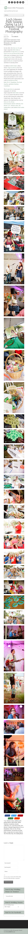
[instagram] (23, 2)
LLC (10, 825)
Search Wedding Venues (9, 904)
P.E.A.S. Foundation (11, 82)
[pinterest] (15, 2)
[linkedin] (17, 2)
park (11, 61)
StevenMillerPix (15, 36)
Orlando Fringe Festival (14, 827)
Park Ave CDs (16, 48)
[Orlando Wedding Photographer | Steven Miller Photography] (14, 8)
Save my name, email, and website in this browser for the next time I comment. (12, 877)
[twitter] (9, 2)
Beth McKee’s (14, 66)
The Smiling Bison (18, 833)
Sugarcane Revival (12, 67)
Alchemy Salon (14, 105)
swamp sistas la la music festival (15, 832)
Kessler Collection (16, 103)
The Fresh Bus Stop (8, 833)
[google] (20, 2)
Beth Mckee (14, 822)
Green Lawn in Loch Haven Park (12, 53)
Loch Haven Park (9, 41)
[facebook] (12, 2)
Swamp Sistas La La (15, 51)
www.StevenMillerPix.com (9, 931)
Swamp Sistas (9, 89)
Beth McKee (16, 50)
